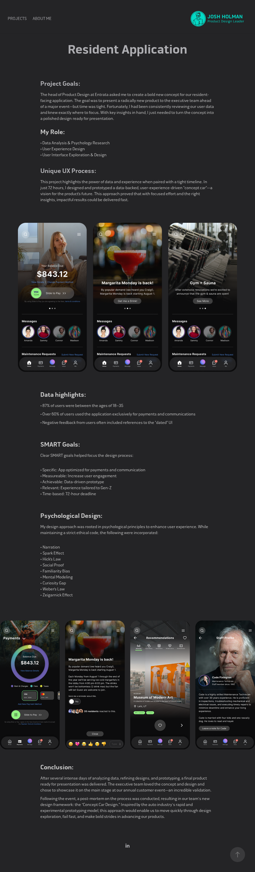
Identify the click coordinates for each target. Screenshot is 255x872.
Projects (17, 18)
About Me (42, 18)
